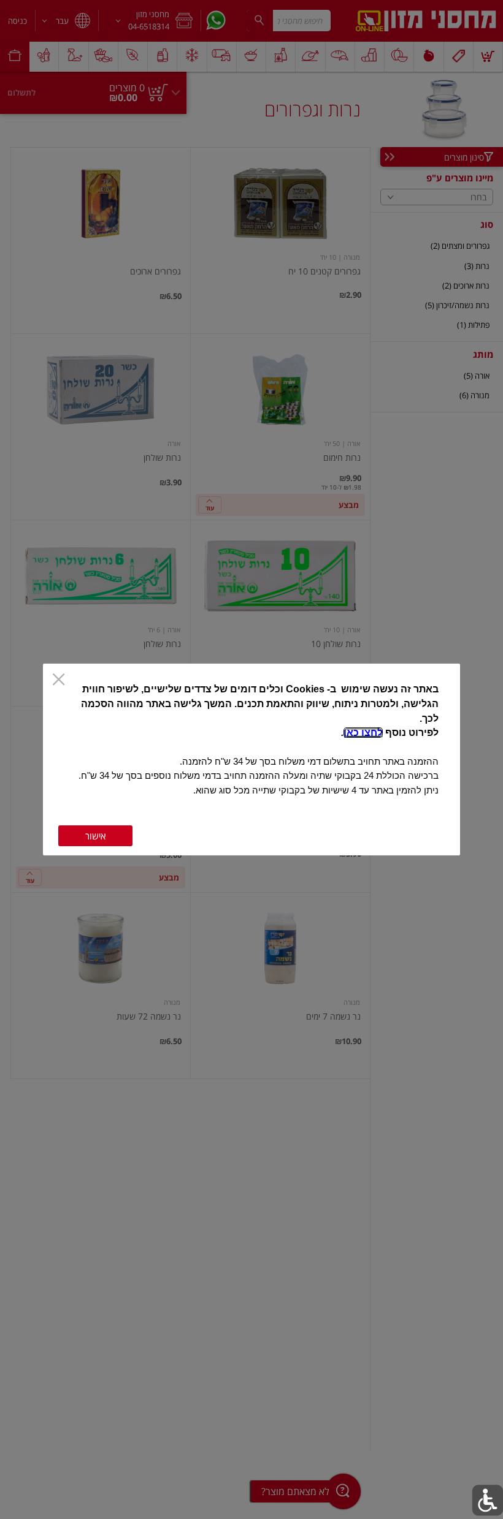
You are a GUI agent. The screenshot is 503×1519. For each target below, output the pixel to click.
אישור (95, 836)
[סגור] (58, 680)
